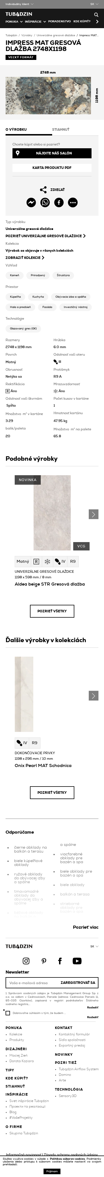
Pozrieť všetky (52, 611)
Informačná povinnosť (23, 1154)
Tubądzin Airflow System (79, 1069)
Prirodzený (38, 275)
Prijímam (52, 1171)
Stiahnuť (15, 1086)
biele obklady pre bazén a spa (76, 873)
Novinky (64, 1054)
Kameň (14, 275)
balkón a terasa (75, 894)
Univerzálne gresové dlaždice (56, 35)
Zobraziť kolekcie (23, 257)
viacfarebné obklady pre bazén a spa (71, 858)
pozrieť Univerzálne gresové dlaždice (44, 236)
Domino (65, 1074)
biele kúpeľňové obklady (28, 863)
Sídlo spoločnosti (72, 1040)
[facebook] (59, 202)
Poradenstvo (59, 21)
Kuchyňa (38, 296)
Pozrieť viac (85, 927)
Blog (12, 1112)
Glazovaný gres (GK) (23, 328)
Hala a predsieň (20, 307)
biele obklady (72, 885)
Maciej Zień (18, 1055)
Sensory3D (68, 1096)
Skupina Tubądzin (23, 1133)
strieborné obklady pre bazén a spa (71, 908)
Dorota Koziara (21, 1061)
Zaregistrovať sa (78, 982)
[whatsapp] (45, 202)
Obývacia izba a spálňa (70, 296)
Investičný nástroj (75, 307)
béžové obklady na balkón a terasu (28, 917)
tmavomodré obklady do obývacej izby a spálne (28, 897)
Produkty (16, 1040)
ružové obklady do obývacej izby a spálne (29, 878)
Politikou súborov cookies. (68, 1158)
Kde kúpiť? (81, 21)
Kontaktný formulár (74, 1034)
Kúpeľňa (15, 296)
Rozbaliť (92, 1007)
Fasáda (47, 307)
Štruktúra (63, 275)
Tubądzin (11, 35)
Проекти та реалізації (27, 1106)
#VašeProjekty (21, 1117)
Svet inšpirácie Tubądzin (29, 1101)
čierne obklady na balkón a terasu (30, 849)
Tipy (10, 1070)
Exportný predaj (72, 1045)
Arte (62, 1080)
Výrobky (26, 35)
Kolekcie (15, 1034)
